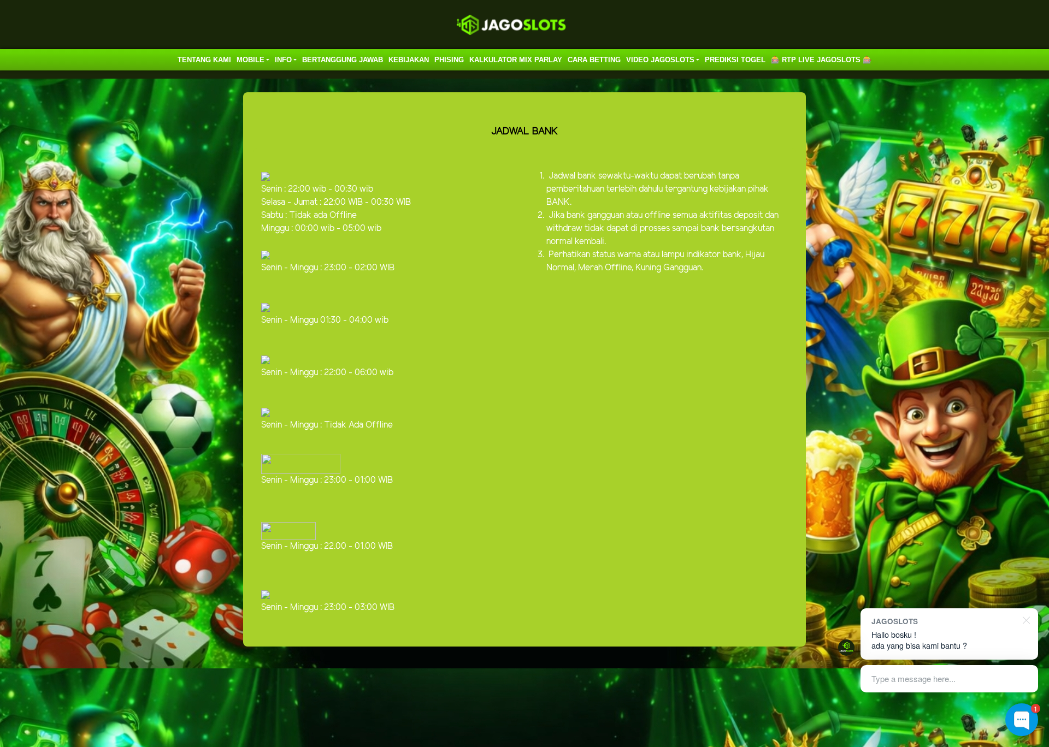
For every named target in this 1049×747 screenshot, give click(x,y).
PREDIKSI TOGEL (735, 60)
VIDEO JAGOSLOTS (660, 60)
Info (283, 60)
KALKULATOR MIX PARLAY (515, 60)
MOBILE (250, 60)
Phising (449, 60)
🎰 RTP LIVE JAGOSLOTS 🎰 (821, 60)
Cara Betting (594, 60)
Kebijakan (408, 60)
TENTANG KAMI (204, 60)
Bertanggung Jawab (342, 60)
